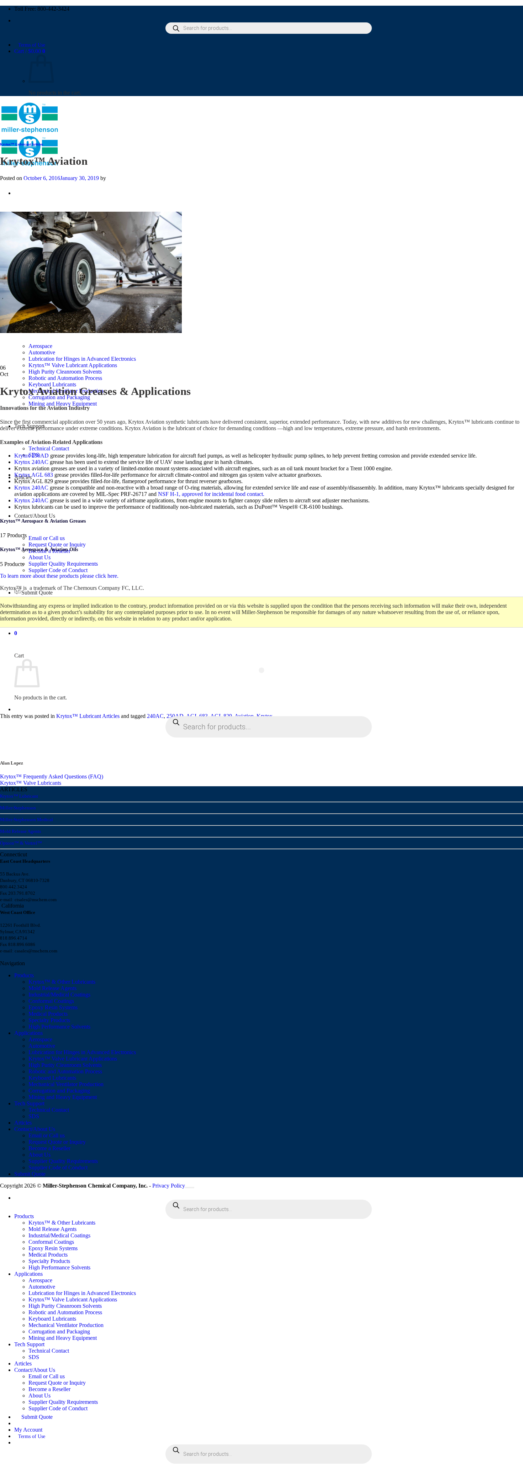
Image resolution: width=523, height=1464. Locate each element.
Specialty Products (49, 1020)
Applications (28, 1033)
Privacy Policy (168, 1186)
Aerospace (40, 1039)
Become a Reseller (49, 1148)
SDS (33, 1116)
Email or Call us (46, 538)
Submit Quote (37, 593)
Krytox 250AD (31, 456)
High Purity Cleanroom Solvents (65, 372)
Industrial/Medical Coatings (59, 995)
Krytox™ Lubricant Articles (21, 144)
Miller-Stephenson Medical (26, 819)
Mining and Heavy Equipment (62, 404)
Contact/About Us (34, 516)
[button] (15, 633)
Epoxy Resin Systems (53, 1007)
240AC (155, 716)
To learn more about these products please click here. (59, 576)
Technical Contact (48, 448)
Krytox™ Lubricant (19, 796)
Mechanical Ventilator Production (66, 1084)
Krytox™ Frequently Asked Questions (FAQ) (51, 776)
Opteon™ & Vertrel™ (21, 843)
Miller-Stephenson (18, 807)
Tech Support (29, 1103)
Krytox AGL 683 (33, 475)
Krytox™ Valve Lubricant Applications (72, 365)
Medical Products (48, 1014)
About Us (39, 557)
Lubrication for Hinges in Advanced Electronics (82, 1052)
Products (24, 975)
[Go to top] (189, 1187)
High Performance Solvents (59, 1027)
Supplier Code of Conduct (58, 570)
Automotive (41, 1046)
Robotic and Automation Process (65, 378)
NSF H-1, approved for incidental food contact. (211, 494)
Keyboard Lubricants (52, 384)
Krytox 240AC (31, 462)
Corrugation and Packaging (59, 1091)
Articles (23, 1123)
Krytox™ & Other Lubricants (61, 982)
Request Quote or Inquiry (57, 544)
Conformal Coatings (51, 1001)
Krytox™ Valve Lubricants (30, 783)
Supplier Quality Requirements (63, 564)
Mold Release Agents (20, 831)
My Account (28, 1430)
